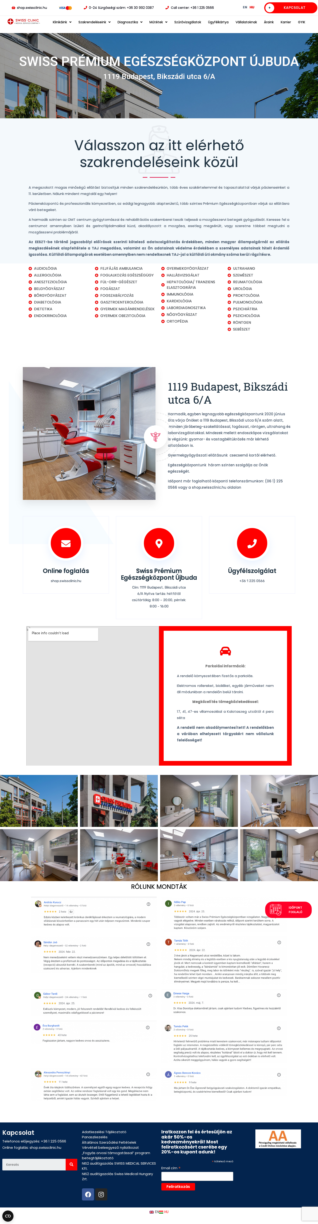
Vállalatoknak (246, 22)
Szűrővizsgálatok (187, 22)
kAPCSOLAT (287, 8)
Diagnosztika (128, 22)
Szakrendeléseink (92, 22)
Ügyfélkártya (218, 22)
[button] (288, 910)
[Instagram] (101, 1194)
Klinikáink (60, 22)
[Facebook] (88, 1194)
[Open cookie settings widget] (8, 1216)
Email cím (171, 1168)
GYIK (301, 22)
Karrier (286, 22)
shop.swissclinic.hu (45, 1147)
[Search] (71, 1164)
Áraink (269, 22)
